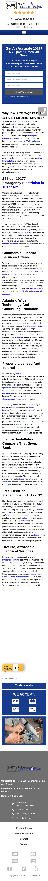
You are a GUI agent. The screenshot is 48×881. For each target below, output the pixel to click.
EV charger (15, 557)
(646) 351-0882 (33, 66)
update (5, 462)
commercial (37, 291)
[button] (24, 32)
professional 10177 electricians (25, 141)
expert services (34, 288)
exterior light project (22, 138)
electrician (6, 482)
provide (40, 510)
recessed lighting (32, 515)
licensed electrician (35, 326)
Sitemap (24, 839)
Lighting (24, 213)
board (21, 479)
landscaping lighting (10, 560)
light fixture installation (11, 388)
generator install (20, 374)
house (8, 512)
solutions (28, 232)
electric (36, 459)
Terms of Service (24, 833)
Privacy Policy (24, 828)
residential (24, 291)
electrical (6, 393)
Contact (24, 844)
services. (6, 294)
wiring (12, 407)
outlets (24, 518)
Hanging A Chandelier (12, 796)
